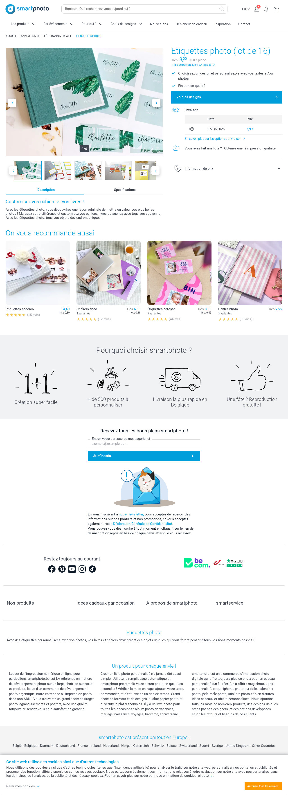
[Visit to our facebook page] (51, 569)
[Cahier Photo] (250, 273)
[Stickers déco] (108, 273)
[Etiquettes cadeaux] (38, 273)
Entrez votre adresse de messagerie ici (121, 439)
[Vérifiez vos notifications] (266, 8)
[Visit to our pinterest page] (62, 569)
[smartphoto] (27, 9)
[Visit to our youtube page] (72, 569)
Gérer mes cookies (20, 786)
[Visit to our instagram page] (82, 569)
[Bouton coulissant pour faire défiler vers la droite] (156, 103)
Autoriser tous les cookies (262, 786)
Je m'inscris (102, 456)
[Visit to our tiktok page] (92, 569)
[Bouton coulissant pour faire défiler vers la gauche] (12, 103)
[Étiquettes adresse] (179, 273)
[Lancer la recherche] (222, 9)
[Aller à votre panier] (276, 8)
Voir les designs (188, 97)
